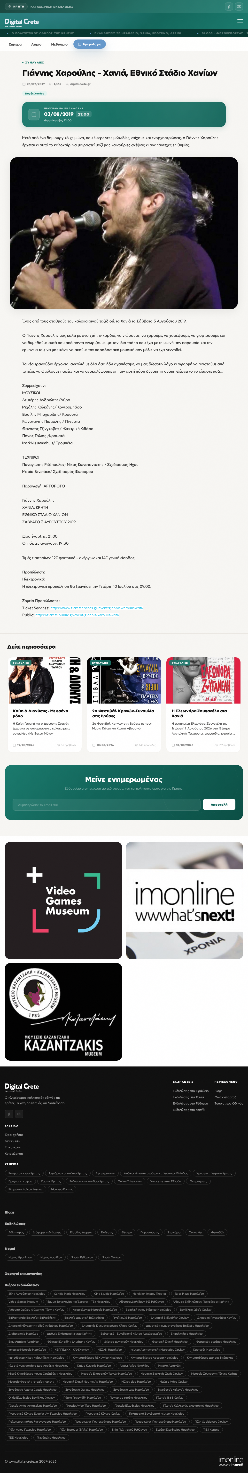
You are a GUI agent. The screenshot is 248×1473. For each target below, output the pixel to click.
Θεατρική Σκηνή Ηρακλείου (170, 1341)
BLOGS (115, 33)
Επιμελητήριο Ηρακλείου (187, 1333)
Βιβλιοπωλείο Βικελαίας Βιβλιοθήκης (32, 1317)
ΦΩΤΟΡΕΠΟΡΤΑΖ (137, 33)
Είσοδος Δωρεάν (81, 1232)
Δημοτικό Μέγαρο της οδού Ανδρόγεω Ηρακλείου (40, 1325)
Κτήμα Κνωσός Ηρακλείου (94, 1365)
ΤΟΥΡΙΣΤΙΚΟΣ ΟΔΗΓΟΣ (172, 33)
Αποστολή (219, 804)
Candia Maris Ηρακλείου (69, 1293)
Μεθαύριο (59, 44)
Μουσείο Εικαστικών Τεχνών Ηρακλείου (106, 1373)
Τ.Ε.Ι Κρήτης (211, 1429)
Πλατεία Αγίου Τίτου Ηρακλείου (86, 1405)
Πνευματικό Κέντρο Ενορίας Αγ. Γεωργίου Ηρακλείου (42, 1413)
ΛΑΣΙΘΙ (83, 33)
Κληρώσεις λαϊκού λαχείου (25, 1189)
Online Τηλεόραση (130, 1181)
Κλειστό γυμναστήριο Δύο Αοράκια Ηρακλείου (38, 1365)
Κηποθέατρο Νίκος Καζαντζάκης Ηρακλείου (36, 1357)
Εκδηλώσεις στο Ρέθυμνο (190, 1103)
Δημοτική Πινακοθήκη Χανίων (216, 1317)
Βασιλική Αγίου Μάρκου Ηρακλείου (148, 1309)
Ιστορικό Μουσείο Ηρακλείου (27, 1349)
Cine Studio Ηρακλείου (109, 1293)
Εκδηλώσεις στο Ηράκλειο (191, 1091)
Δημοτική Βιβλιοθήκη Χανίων (170, 1317)
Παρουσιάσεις (149, 1232)
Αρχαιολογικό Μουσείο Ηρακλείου (95, 1309)
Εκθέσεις (107, 1232)
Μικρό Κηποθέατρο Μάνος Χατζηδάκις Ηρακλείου (40, 1373)
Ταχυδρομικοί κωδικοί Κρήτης (68, 1173)
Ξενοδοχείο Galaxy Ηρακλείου (85, 1389)
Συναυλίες (34, 62)
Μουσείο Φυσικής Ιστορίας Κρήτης (31, 1381)
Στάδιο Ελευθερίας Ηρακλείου (175, 1429)
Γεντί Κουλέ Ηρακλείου (127, 1317)
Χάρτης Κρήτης (51, 1181)
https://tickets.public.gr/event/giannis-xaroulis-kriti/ (77, 615)
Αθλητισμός (16, 1232)
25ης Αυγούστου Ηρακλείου (26, 1293)
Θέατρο (127, 1232)
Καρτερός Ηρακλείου (206, 1349)
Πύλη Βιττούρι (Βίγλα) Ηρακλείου (81, 1429)
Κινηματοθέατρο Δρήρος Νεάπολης (210, 1357)
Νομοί (10, 1248)
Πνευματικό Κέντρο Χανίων (102, 1413)
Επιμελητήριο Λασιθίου (23, 1341)
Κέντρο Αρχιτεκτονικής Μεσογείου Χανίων (158, 1349)
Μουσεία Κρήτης (62, 1189)
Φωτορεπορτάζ (225, 1097)
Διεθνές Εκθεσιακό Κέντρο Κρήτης (69, 1333)
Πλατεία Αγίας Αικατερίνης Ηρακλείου (32, 1405)
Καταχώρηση (14, 1153)
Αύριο (36, 44)
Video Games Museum (23, 1301)
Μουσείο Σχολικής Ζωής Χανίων (162, 1373)
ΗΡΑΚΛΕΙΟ (37, 33)
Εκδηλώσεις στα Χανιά (188, 1097)
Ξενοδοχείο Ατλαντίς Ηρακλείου (178, 1389)
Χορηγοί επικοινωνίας (23, 1273)
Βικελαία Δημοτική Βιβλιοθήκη (84, 1317)
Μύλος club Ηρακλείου (136, 1381)
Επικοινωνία (13, 1147)
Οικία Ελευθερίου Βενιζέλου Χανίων (31, 1397)
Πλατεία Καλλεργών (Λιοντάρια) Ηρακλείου (191, 1405)
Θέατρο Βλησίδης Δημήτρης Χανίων (71, 1341)
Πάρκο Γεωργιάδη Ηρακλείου (82, 1397)
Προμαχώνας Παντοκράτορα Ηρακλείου (100, 1421)
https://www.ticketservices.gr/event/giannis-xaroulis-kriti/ (96, 608)
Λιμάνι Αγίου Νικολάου (134, 1365)
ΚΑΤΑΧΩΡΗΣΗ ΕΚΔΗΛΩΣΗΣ (52, 6)
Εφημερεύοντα (105, 1173)
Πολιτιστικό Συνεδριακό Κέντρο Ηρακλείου (156, 1413)
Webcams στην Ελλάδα (165, 1181)
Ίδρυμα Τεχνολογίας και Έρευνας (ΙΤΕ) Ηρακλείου (78, 1301)
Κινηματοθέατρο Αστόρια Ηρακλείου (154, 1357)
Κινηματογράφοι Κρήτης (24, 1173)
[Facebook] (229, 6)
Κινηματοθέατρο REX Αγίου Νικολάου (97, 1357)
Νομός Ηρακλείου (20, 1257)
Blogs (218, 1091)
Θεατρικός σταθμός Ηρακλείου (216, 1341)
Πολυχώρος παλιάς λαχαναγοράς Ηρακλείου (37, 1421)
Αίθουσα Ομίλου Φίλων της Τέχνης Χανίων (36, 1309)
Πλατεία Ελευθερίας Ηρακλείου (135, 1405)
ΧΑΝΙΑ (53, 33)
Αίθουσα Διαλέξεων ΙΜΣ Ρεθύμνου (141, 1301)
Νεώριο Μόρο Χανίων (173, 1381)
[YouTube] (239, 6)
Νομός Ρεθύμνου (82, 1257)
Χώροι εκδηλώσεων (22, 1285)
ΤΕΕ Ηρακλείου (18, 1437)
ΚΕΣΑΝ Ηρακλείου (110, 1349)
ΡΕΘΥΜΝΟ (68, 33)
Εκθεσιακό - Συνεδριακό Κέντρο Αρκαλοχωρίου (131, 1333)
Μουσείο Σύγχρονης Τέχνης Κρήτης (214, 1373)
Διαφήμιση (12, 1141)
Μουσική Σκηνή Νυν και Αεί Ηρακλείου (88, 1381)
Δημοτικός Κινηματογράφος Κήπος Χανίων (109, 1325)
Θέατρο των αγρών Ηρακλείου (123, 1341)
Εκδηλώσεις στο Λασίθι (189, 1110)
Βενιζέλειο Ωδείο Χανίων (195, 1309)
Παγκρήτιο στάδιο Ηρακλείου (128, 1397)
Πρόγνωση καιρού (20, 1181)
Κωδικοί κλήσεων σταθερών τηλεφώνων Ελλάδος (156, 1173)
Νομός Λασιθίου (51, 1257)
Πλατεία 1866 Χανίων (169, 1397)
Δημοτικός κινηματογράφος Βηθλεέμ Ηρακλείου (177, 1325)
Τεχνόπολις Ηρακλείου (51, 1437)
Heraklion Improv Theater (149, 1293)
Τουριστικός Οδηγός (229, 1103)
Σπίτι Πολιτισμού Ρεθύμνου (129, 1429)
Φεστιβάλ (217, 1232)
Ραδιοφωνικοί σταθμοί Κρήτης (89, 1181)
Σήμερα (15, 44)
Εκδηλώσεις (15, 1224)
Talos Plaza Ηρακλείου (189, 1293)
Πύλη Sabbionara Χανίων (211, 1421)
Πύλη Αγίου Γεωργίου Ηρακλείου (29, 1429)
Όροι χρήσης (14, 1134)
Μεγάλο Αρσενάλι (169, 1365)
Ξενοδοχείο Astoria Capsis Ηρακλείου (32, 1389)
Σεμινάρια (174, 1232)
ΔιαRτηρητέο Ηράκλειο (23, 1333)
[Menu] (240, 21)
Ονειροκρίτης (198, 1181)
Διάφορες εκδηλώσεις (47, 1232)
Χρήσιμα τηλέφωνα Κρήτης (214, 1173)
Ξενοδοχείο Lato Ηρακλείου (131, 1389)
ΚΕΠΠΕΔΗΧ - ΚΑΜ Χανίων (72, 1349)
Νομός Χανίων (34, 93)
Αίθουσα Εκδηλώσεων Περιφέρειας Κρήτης (201, 1301)
